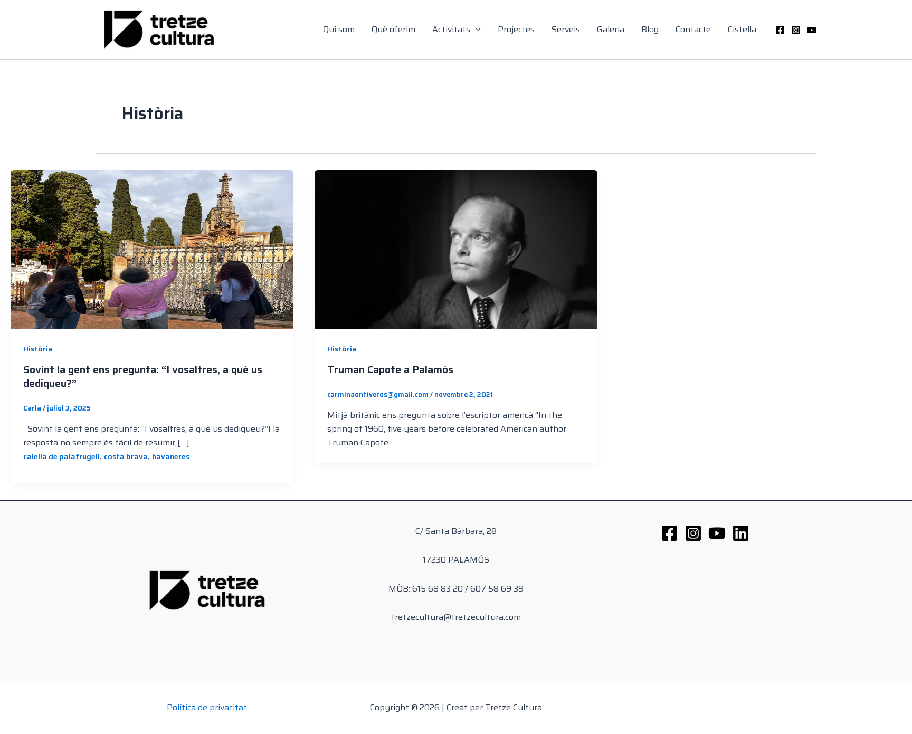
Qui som (339, 29)
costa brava (126, 456)
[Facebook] (780, 30)
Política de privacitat (207, 707)
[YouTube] (811, 30)
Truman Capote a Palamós (390, 369)
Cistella (742, 29)
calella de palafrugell (61, 456)
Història (38, 349)
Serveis (566, 29)
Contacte (693, 29)
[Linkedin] (740, 533)
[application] (475, 29)
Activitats (451, 29)
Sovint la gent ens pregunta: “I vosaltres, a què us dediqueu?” (142, 376)
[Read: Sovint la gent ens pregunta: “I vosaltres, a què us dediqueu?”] (152, 248)
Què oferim (393, 29)
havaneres (170, 456)
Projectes (516, 29)
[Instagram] (796, 30)
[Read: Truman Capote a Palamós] (456, 248)
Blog (650, 29)
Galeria (610, 29)
